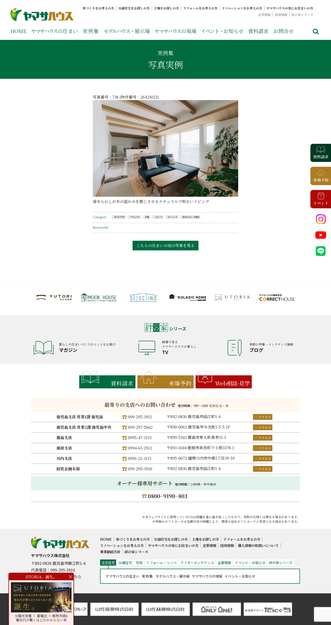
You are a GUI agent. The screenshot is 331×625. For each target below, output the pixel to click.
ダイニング (172, 217)
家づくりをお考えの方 (98, 8)
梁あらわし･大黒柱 (191, 217)
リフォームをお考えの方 (200, 8)
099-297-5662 (140, 427)
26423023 (148, 97)
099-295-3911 (140, 417)
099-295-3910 (140, 469)
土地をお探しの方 (166, 8)
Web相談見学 (232, 383)
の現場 (175, 31)
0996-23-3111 (139, 458)
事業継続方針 (110, 551)
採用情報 (281, 14)
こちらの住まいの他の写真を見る (165, 245)
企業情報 (264, 14)
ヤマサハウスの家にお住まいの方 (289, 8)
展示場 (127, 31)
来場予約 (180, 383)
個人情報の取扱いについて (258, 545)
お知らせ (222, 31)
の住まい (54, 31)
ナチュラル (135, 217)
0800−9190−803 (167, 496)
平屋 (147, 217)
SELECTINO (119, 217)
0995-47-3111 (140, 437)
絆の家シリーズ (302, 14)
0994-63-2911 (140, 448)
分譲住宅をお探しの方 (134, 8)
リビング (158, 217)
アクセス (264, 417)
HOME (18, 31)
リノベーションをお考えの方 (242, 8)
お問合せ (283, 31)
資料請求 (258, 31)
